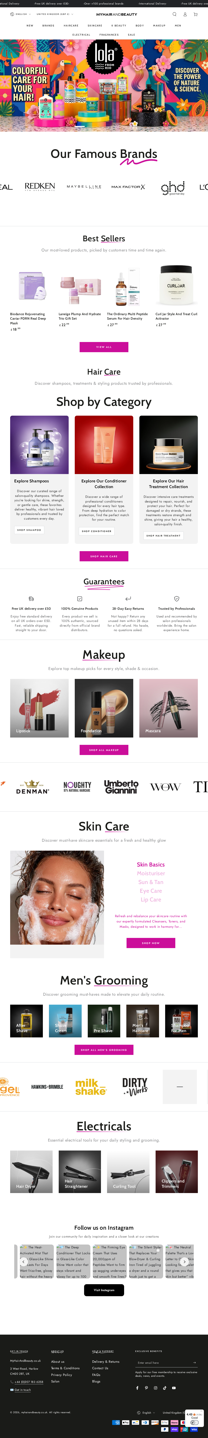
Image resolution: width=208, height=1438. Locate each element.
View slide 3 (104, 123)
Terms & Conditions (65, 1368)
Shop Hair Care (104, 556)
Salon (55, 1381)
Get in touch (23, 1390)
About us (57, 1361)
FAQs (96, 1374)
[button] (174, 14)
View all (104, 347)
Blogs (96, 1381)
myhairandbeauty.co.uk (34, 1412)
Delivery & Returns (105, 1361)
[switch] (195, 1422)
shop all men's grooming (104, 1050)
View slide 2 (92, 123)
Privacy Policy (61, 1374)
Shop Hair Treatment (163, 535)
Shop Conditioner (97, 531)
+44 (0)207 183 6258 (29, 1382)
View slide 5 (128, 123)
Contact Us (100, 1368)
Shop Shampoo (29, 530)
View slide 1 (80, 123)
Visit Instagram (104, 1290)
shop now (151, 943)
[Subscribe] (195, 1362)
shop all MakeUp (104, 750)
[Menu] (201, 1412)
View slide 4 (116, 123)
